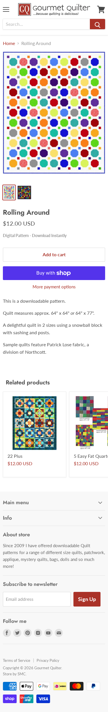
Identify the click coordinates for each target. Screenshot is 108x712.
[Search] (97, 24)
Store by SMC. (14, 674)
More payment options (54, 286)
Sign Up (87, 599)
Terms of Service (16, 660)
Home (9, 43)
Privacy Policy (48, 660)
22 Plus (14, 456)
